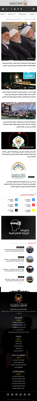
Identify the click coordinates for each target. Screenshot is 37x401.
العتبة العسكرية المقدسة (18, 383)
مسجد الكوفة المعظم (18, 388)
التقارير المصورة (31, 58)
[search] (6, 9)
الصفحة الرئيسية (28, 19)
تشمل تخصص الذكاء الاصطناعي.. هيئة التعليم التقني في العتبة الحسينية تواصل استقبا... (13, 270)
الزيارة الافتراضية (18, 346)
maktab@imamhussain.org (18, 325)
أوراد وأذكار (18, 348)
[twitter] (18, 9)
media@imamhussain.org (18, 327)
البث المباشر (18, 343)
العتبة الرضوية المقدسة (18, 381)
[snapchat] (12, 394)
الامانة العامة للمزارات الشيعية (18, 365)
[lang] (3, 9)
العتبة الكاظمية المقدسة (18, 379)
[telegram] (16, 394)
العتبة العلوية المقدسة (18, 376)
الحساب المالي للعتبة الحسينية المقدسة (18, 332)
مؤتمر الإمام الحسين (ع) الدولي (13, 19)
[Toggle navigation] (33, 9)
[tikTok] (8, 394)
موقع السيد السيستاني (18, 360)
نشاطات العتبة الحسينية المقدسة (27, 147)
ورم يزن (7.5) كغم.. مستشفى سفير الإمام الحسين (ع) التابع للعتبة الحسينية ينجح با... (14, 280)
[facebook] (21, 9)
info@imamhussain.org (18, 322)
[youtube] (14, 9)
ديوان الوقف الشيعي (18, 362)
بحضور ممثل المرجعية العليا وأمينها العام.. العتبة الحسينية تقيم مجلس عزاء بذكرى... (14, 250)
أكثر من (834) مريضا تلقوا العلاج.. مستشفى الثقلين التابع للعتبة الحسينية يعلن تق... (14, 260)
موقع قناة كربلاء (18, 367)
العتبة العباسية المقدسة (18, 386)
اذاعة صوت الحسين (18, 351)
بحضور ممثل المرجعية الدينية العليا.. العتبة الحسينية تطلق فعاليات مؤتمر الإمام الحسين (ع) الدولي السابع (19, 64)
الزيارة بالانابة (18, 341)
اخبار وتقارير (31, 87)
